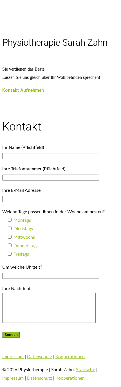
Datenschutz (39, 357)
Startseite (85, 370)
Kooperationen (70, 357)
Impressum (13, 357)
